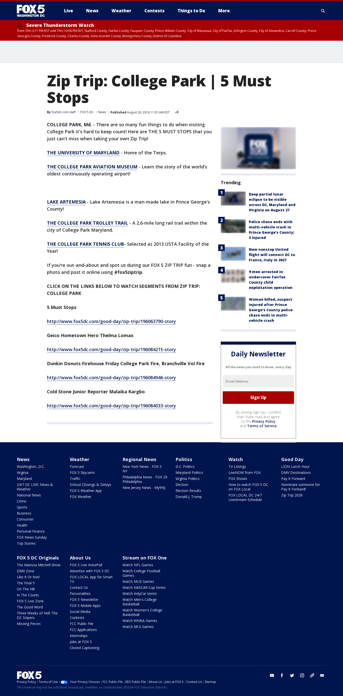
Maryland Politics (189, 472)
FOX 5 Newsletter (84, 599)
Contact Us (79, 587)
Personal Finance (31, 531)
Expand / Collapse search (323, 11)
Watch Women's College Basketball (142, 612)
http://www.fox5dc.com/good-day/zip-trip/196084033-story (111, 406)
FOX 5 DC (87, 112)
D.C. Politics (185, 466)
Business (24, 513)
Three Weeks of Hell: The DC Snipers (37, 615)
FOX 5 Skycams (82, 472)
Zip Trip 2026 (292, 495)
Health (22, 525)
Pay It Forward (293, 478)
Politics (184, 459)
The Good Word (30, 607)
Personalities (80, 593)
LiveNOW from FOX (244, 472)
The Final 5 (26, 583)
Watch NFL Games (138, 564)
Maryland (24, 478)
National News (29, 495)
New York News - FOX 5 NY (142, 468)
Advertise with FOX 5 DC (89, 570)
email (322, 675)
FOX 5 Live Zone (30, 601)
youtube (272, 675)
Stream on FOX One (145, 558)
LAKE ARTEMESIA (66, 202)
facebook (282, 675)
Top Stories (26, 543)
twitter (292, 675)
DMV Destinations (296, 472)
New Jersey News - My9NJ (144, 487)
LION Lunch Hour (295, 466)
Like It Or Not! (28, 577)
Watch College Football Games (141, 573)
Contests (77, 617)
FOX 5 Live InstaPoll (86, 564)
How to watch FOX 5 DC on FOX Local (248, 486)
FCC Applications (83, 629)
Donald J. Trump (189, 496)
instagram (302, 675)
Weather (79, 459)
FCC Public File (81, 623)
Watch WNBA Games (140, 620)
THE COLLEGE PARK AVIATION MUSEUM (92, 167)
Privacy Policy (263, 421)
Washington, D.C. (31, 466)
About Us (80, 558)
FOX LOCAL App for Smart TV (91, 579)
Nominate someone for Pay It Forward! (300, 486)
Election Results (188, 490)
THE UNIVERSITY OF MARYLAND (83, 153)
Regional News (139, 459)
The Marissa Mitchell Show (39, 564)
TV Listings (237, 466)
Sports (22, 507)
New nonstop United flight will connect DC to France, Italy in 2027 (272, 254)
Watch (235, 459)
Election (182, 484)
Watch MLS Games (138, 626)
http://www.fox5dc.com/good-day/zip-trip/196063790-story (111, 321)
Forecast (77, 466)
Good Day (292, 459)
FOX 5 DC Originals (38, 558)
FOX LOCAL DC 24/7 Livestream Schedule (245, 497)
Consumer (25, 519)
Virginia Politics (188, 478)
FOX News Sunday (32, 537)
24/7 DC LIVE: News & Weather (35, 486)
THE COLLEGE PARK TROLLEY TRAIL (87, 223)
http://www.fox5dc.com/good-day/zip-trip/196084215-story (111, 349)
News (102, 112)
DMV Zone (25, 570)
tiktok (312, 675)
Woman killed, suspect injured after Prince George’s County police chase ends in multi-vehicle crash (271, 310)
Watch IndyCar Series (140, 593)
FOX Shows (237, 478)
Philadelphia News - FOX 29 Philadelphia (145, 479)
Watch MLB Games (138, 581)
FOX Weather (80, 496)
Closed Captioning (84, 647)
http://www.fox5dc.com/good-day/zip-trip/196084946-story (111, 377)
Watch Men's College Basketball (140, 601)
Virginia (22, 472)
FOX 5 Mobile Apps (85, 605)
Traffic (75, 478)
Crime (21, 501)
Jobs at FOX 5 (81, 641)
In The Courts (28, 595)
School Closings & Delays (90, 484)
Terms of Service (261, 425)
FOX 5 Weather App (86, 490)
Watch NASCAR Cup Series (144, 587)
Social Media (80, 611)
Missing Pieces (29, 623)
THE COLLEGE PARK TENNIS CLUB (85, 244)
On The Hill (26, 589)
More (224, 11)
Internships (79, 635)
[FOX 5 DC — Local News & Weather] (33, 11)
